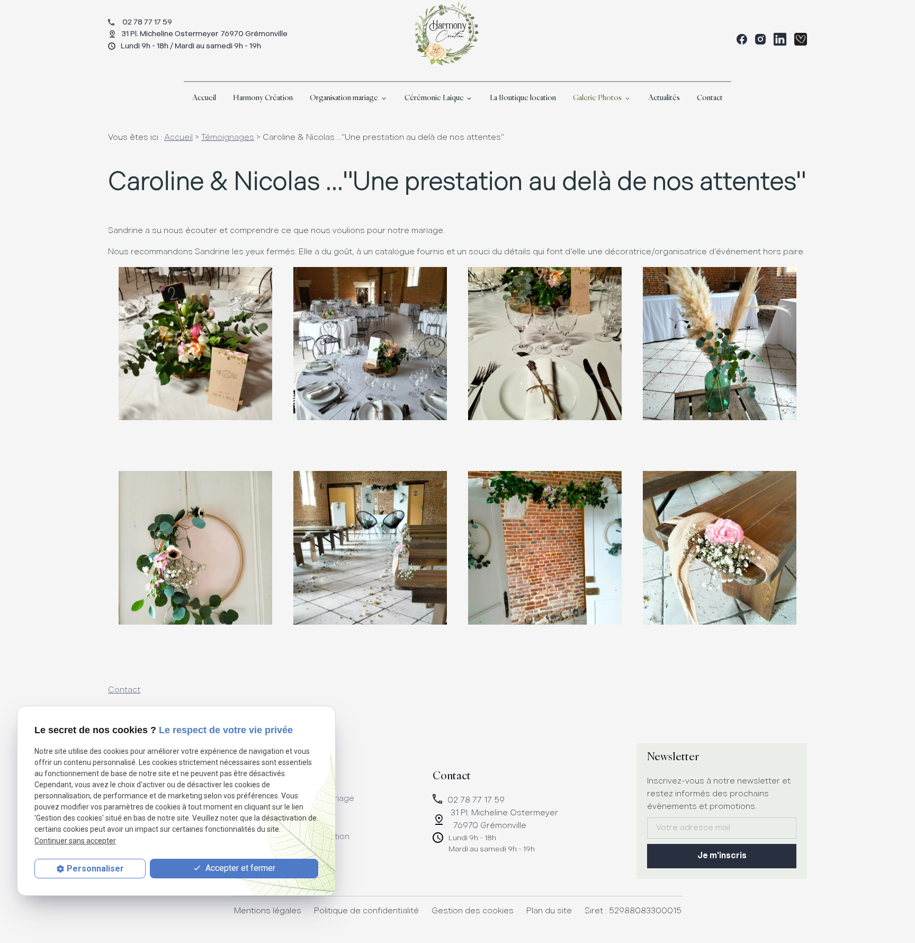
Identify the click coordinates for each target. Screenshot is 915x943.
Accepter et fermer (239, 868)
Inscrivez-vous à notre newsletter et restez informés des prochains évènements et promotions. (719, 794)
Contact (710, 97)
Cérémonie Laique (434, 97)
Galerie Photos (597, 97)
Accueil (204, 97)
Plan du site (549, 911)
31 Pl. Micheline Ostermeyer (205, 33)
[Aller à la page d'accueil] (446, 34)
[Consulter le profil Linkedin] (780, 39)
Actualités (664, 97)
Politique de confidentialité (366, 911)
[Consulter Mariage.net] (800, 39)
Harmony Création (263, 97)
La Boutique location (523, 97)
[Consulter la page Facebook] (742, 39)
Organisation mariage (344, 97)
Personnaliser (95, 869)
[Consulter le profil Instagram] (760, 39)
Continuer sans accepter (75, 841)
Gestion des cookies (473, 911)
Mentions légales (267, 911)
